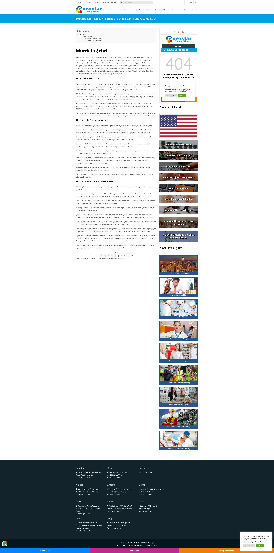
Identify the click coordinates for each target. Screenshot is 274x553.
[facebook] (187, 2)
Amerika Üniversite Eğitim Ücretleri (178, 222)
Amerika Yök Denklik (179, 155)
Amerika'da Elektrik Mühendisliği (178, 427)
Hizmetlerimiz (176, 10)
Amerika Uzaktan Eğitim (178, 210)
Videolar (186, 10)
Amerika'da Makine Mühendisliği (178, 448)
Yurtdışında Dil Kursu (162, 10)
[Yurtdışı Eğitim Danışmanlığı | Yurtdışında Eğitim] (89, 9)
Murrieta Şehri (83, 34)
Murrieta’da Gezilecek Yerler (93, 38)
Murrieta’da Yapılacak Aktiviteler (94, 40)
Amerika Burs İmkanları (178, 166)
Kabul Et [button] (260, 546)
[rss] (196, 2)
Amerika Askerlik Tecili (179, 144)
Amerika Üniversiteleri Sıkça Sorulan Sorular (179, 236)
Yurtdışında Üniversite (123, 10)
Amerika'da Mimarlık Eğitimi (179, 405)
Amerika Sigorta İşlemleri (178, 199)
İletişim (194, 10)
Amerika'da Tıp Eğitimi (179, 317)
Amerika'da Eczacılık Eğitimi (179, 361)
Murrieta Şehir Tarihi (88, 36)
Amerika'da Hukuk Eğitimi (179, 295)
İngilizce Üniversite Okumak (179, 273)
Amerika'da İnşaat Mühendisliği (179, 383)
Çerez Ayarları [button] (249, 546)
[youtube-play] (191, 2)
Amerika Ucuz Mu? (179, 188)
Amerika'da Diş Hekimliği (179, 339)
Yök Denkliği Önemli (148, 2)
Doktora (149, 10)
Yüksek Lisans (139, 10)
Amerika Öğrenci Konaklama (179, 177)
